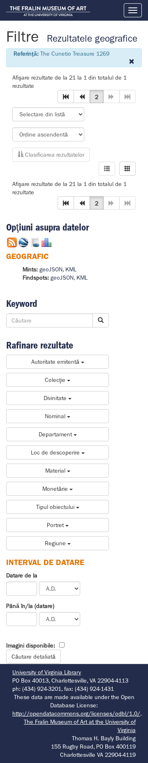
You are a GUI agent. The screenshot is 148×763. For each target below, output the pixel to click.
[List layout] (107, 169)
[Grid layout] (127, 169)
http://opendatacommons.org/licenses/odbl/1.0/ (76, 713)
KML (70, 269)
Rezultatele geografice (92, 38)
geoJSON (50, 269)
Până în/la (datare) (30, 606)
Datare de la (21, 575)
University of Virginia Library (46, 672)
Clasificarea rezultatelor (53, 154)
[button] (66, 96)
